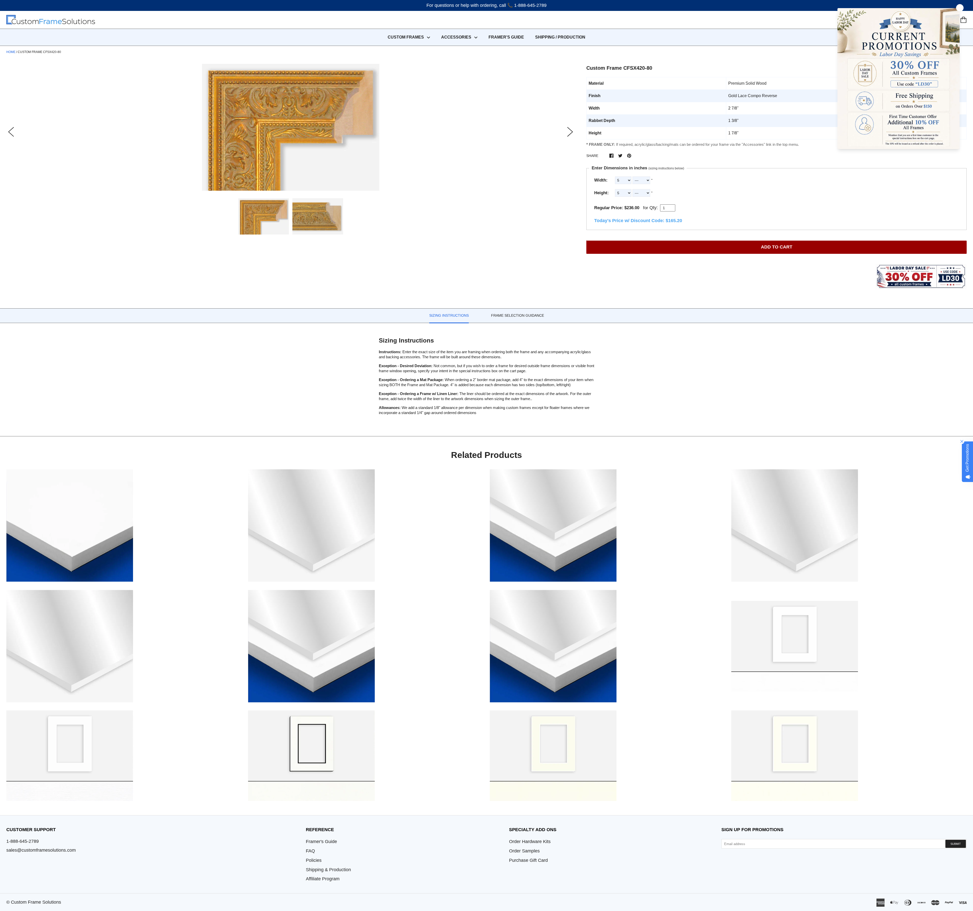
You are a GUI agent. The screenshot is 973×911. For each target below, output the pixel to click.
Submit (955, 843)
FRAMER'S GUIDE (506, 37)
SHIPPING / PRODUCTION (560, 37)
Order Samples (524, 850)
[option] (291, 127)
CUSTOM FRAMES (406, 37)
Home (10, 52)
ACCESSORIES (456, 37)
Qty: (653, 207)
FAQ (310, 850)
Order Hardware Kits (530, 841)
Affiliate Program (323, 878)
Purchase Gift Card (528, 860)
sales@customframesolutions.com (41, 850)
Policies (314, 860)
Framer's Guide (321, 841)
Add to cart (776, 246)
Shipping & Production (328, 869)
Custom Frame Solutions (36, 902)
